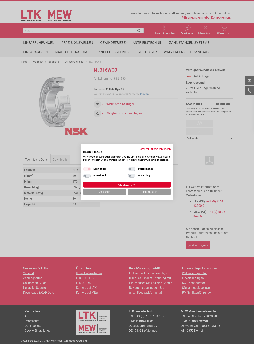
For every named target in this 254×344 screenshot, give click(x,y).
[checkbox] (131, 169)
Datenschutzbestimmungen (155, 149)
